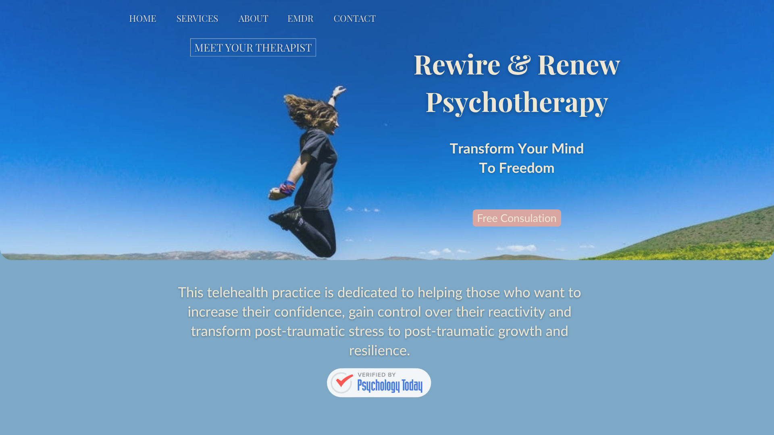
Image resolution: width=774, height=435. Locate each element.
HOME (142, 18)
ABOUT (253, 18)
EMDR (300, 18)
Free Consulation (516, 217)
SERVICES (197, 18)
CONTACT (354, 18)
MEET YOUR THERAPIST (253, 47)
